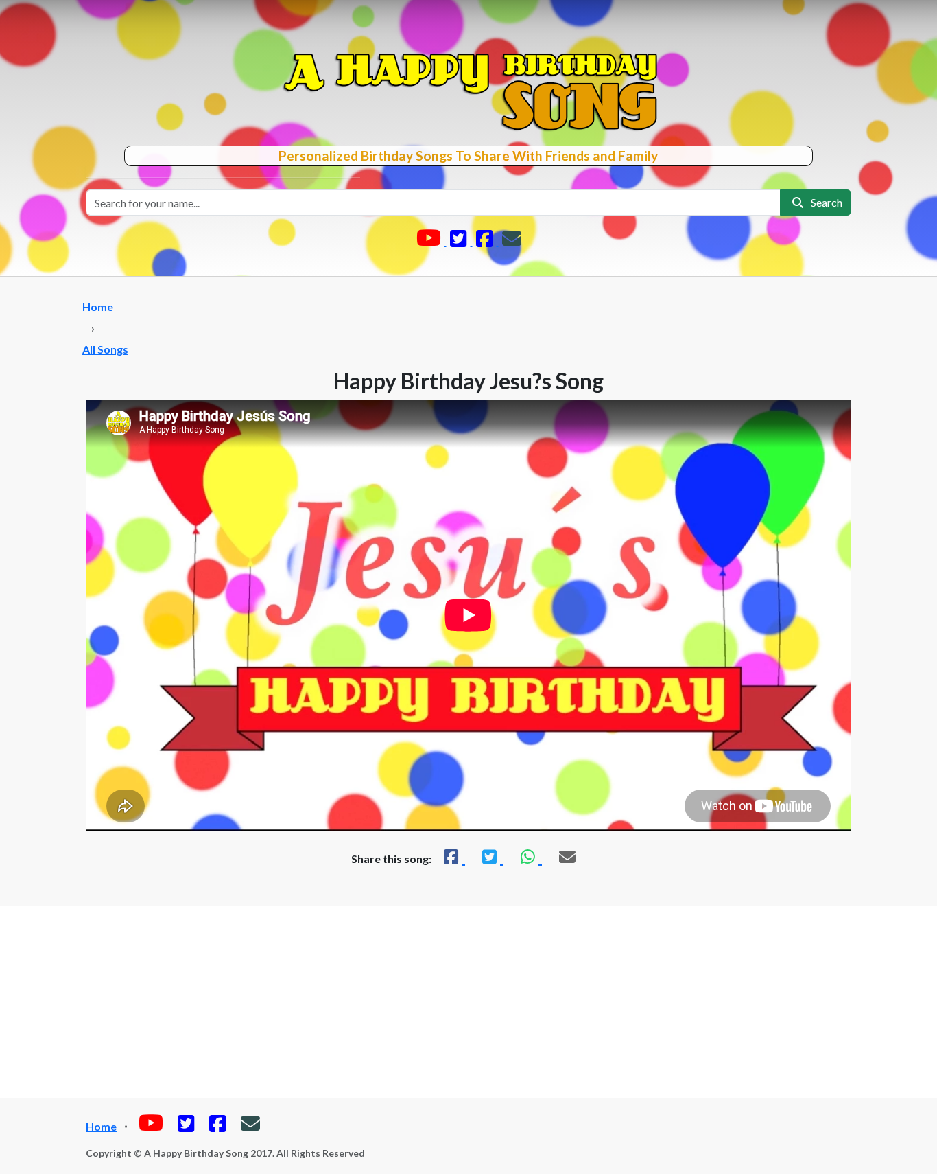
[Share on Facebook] (452, 856)
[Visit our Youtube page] (430, 241)
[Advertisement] (468, 1002)
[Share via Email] (567, 856)
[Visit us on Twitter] (460, 241)
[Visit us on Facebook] (486, 241)
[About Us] (512, 241)
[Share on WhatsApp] (529, 856)
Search (824, 202)
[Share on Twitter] (491, 856)
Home (97, 306)
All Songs (105, 349)
